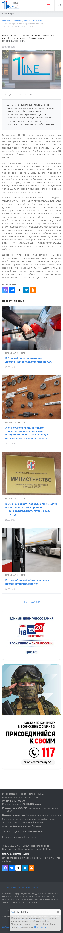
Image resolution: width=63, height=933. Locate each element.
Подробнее (40, 927)
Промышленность (15, 353)
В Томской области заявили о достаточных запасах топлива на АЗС (28, 360)
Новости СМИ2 (31, 602)
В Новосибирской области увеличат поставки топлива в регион (27, 582)
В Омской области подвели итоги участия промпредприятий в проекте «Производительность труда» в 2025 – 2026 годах (31, 509)
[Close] (58, 911)
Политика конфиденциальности (23, 887)
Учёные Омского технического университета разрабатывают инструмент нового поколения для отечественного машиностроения (27, 433)
